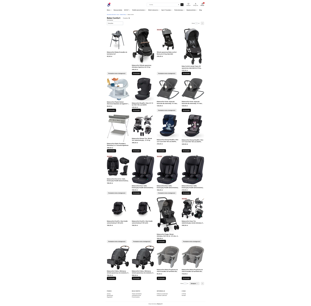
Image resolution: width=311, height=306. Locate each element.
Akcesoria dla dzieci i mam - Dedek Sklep (116, 14)
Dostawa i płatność (162, 295)
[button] (182, 4)
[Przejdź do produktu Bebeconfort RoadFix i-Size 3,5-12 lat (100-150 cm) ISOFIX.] (143, 89)
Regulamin (109, 297)
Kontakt (184, 295)
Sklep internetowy (154, 303)
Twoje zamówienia (136, 293)
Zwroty (109, 293)
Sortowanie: (110, 20)
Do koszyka (136, 73)
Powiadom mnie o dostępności (116, 73)
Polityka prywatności (162, 293)
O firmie (184, 293)
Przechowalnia (136, 297)
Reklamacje (110, 295)
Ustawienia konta (136, 295)
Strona (193, 23)
